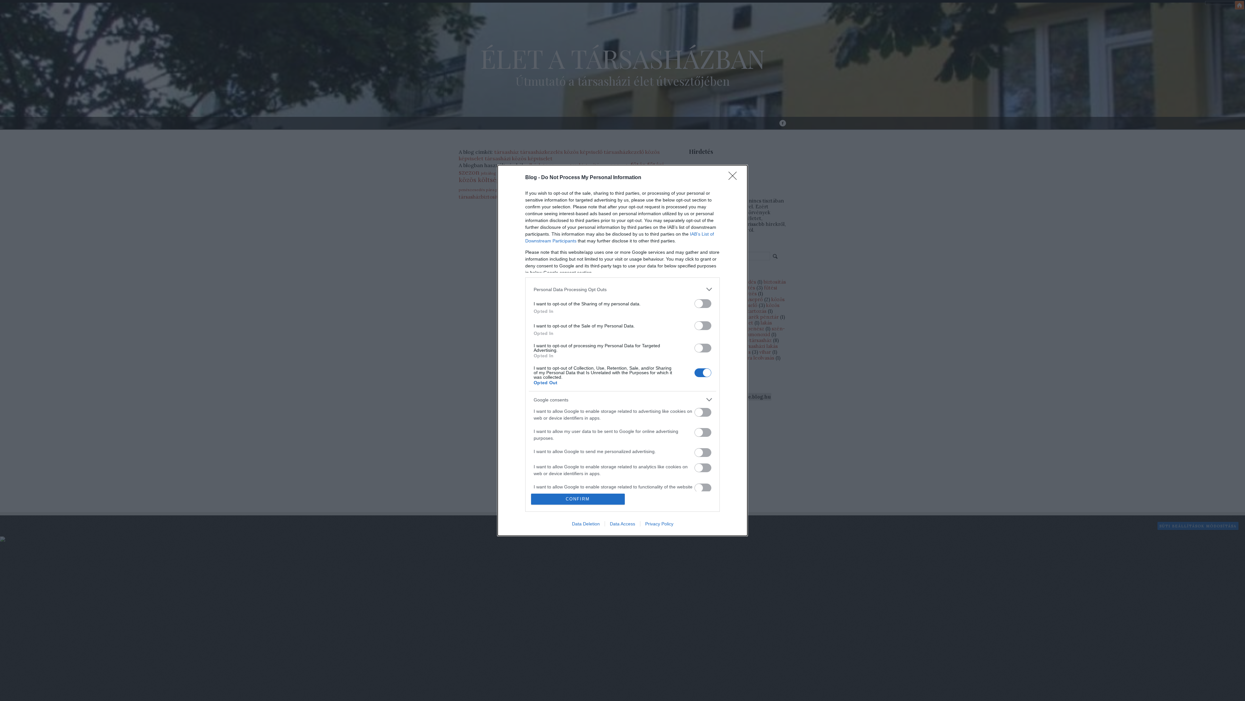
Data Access (622, 523)
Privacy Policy (659, 523)
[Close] (735, 178)
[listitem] (622, 289)
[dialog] (622, 350)
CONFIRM (578, 499)
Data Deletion (586, 523)
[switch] (702, 303)
